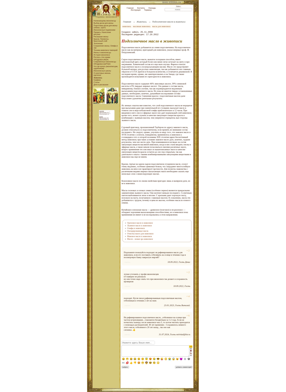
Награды (152, 8)
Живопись (98, 78)
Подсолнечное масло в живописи (168, 22)
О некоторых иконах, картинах (102, 74)
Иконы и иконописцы (102, 52)
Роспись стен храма (102, 57)
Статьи (96, 82)
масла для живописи (161, 26)
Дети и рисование (101, 85)
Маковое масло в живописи (139, 236)
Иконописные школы (102, 71)
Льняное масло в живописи (139, 225)
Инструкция (136, 10)
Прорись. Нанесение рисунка (102, 33)
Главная (130, 8)
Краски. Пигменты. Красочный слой (101, 40)
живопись (126, 26)
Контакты (141, 8)
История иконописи (102, 55)
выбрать (125, 367)
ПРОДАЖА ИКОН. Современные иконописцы (105, 61)
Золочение (98, 43)
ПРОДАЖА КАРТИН (102, 64)
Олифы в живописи (136, 228)
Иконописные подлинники (104, 30)
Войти (178, 6)
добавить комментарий (183, 367)
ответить (127, 262)
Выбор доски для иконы (103, 23)
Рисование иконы (101, 37)
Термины (148, 10)
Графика (97, 80)
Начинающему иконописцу (105, 21)
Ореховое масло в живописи (140, 223)
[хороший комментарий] (188, 250)
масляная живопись (141, 26)
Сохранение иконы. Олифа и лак (106, 47)
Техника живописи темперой (105, 50)
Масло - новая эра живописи (140, 239)
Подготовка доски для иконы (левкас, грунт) (105, 27)
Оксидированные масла (137, 231)
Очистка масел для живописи (140, 233)
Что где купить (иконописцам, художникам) (106, 67)
